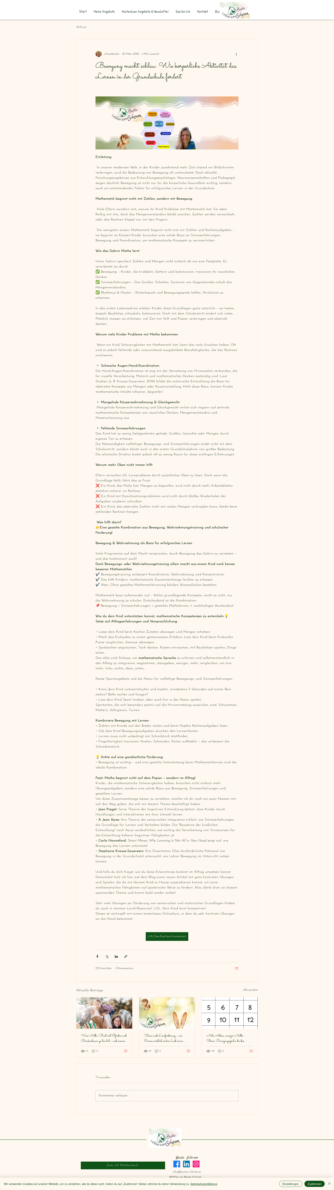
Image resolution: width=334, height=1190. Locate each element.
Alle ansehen (250, 990)
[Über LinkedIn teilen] (116, 956)
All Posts (81, 27)
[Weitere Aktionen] (236, 54)
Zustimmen (314, 1184)
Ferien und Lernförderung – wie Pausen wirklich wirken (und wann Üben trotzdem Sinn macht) (163, 1038)
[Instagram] (196, 1164)
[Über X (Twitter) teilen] (107, 956)
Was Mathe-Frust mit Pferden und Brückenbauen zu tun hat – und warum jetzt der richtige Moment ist (104, 1038)
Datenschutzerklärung (203, 1184)
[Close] (329, 1184)
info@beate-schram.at (187, 1171)
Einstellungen (290, 1184)
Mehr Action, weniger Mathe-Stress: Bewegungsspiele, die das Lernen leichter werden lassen (225, 1038)
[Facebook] (176, 1164)
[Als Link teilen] (126, 956)
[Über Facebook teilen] (97, 956)
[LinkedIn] (186, 1164)
